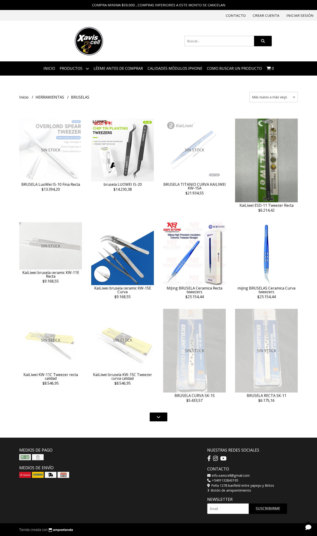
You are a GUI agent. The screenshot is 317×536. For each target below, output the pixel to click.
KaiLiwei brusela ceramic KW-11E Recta (50, 274)
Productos (71, 68)
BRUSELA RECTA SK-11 (266, 395)
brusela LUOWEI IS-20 (123, 184)
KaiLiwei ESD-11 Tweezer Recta (266, 205)
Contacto (236, 15)
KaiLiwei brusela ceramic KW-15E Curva (122, 290)
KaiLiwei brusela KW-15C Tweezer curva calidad (122, 376)
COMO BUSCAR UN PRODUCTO (234, 68)
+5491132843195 (224, 480)
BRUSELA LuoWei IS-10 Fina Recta (50, 184)
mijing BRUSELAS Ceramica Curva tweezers (266, 290)
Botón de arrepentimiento (230, 490)
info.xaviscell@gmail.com (230, 475)
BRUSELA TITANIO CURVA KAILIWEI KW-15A (194, 186)
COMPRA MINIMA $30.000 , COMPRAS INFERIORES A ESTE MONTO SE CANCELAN (158, 5)
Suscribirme (268, 508)
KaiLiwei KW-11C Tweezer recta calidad (50, 376)
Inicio (49, 68)
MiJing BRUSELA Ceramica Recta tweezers (194, 290)
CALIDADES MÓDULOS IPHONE (175, 68)
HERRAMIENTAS (50, 97)
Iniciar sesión (300, 15)
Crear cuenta (266, 15)
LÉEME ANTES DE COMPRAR (118, 68)
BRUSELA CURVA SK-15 (195, 395)
